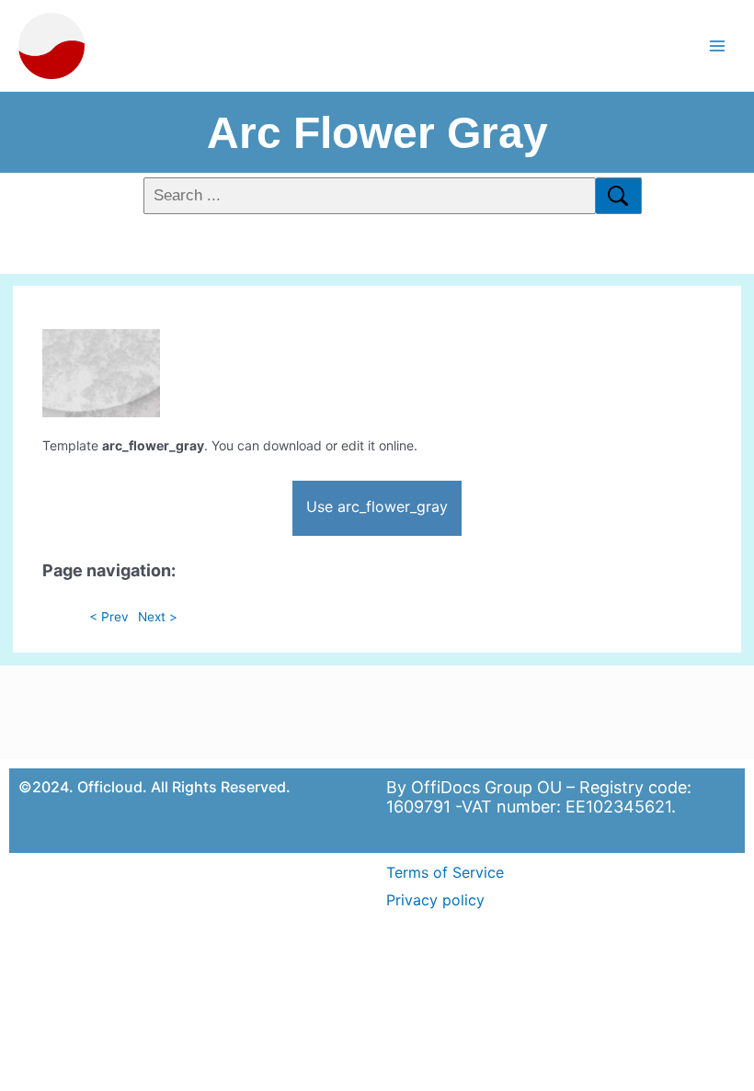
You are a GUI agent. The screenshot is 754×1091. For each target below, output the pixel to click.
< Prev (109, 616)
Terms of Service (445, 872)
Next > (157, 616)
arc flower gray (377, 132)
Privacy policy (435, 900)
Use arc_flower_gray (377, 506)
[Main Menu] (718, 45)
